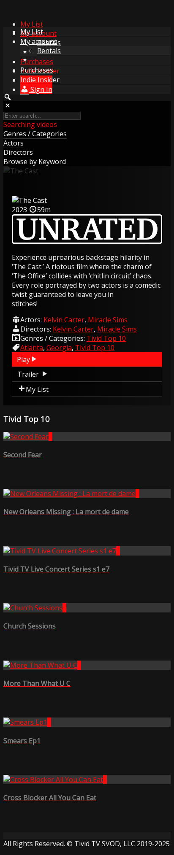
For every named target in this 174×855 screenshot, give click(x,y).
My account (38, 41)
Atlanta (31, 347)
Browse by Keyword (34, 161)
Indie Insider (40, 79)
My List (31, 24)
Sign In (40, 89)
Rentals (49, 50)
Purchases (36, 61)
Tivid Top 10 (106, 338)
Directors (18, 152)
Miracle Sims (108, 319)
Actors (13, 143)
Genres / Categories (35, 133)
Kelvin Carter (64, 319)
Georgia (59, 347)
